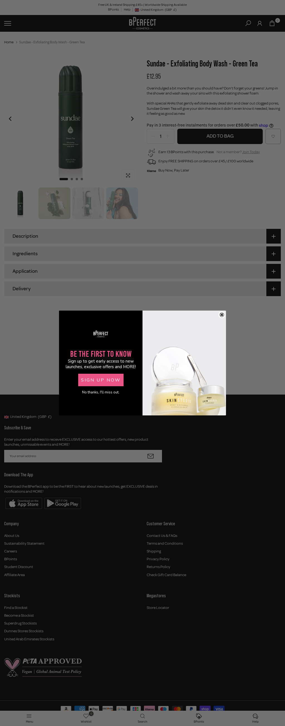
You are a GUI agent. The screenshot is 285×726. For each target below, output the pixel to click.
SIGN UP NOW (101, 380)
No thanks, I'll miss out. (100, 392)
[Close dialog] (222, 315)
